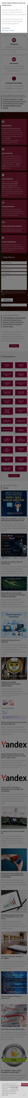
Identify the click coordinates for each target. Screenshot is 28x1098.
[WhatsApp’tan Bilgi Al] (8, 30)
